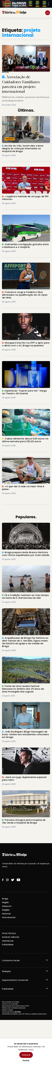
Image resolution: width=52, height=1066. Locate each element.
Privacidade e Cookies (10, 1002)
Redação (6, 971)
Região (5, 902)
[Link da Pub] (26, 4)
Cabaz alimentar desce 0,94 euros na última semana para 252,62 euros (25, 412)
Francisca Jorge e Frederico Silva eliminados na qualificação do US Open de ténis (25, 266)
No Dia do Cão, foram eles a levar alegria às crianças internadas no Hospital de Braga (24, 119)
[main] (26, 430)
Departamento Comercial (15, 980)
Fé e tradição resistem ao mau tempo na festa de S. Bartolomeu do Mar (26, 568)
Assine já (26, 1054)
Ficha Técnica (9, 933)
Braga (5, 898)
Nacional (6, 913)
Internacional (8, 917)
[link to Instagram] (7, 880)
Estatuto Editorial (10, 937)
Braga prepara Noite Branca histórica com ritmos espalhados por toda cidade (24, 526)
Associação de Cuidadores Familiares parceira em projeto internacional (24, 48)
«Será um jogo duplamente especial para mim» (23, 750)
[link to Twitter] (12, 880)
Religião (6, 909)
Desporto (6, 906)
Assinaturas (8, 940)
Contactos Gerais (11, 960)
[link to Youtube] (18, 880)
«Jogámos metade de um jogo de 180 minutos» (21, 170)
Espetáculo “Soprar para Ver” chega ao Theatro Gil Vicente (22, 364)
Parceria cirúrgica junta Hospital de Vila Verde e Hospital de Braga (25, 793)
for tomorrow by (11, 1012)
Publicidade (7, 944)
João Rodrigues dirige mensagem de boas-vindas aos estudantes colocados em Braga (25, 705)
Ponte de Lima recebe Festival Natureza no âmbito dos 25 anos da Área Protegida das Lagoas (24, 661)
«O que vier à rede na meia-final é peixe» (22, 458)
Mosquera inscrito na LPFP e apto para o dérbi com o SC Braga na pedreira (25, 316)
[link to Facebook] (3, 880)
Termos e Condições (10, 1004)
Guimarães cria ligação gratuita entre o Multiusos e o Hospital (22, 218)
